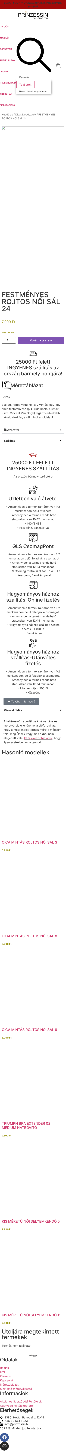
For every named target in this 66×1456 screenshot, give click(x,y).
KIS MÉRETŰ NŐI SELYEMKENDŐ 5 (31, 1221)
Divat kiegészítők (25, 114)
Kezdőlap (7, 114)
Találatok (25, 84)
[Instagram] (4, 1446)
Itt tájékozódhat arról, (38, 738)
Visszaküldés (13, 710)
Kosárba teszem (41, 340)
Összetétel (11, 430)
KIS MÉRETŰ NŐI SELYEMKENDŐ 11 (31, 1315)
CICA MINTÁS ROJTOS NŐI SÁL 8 (29, 936)
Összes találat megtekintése (33, 91)
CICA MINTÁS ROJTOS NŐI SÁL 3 (29, 842)
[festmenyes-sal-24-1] (33, 158)
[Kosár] (58, 65)
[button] (4, 38)
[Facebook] (4, 1437)
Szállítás (9, 440)
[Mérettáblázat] (6, 385)
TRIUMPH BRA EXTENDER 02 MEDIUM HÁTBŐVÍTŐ (26, 1125)
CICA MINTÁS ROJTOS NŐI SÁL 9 (29, 1030)
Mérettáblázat (27, 385)
